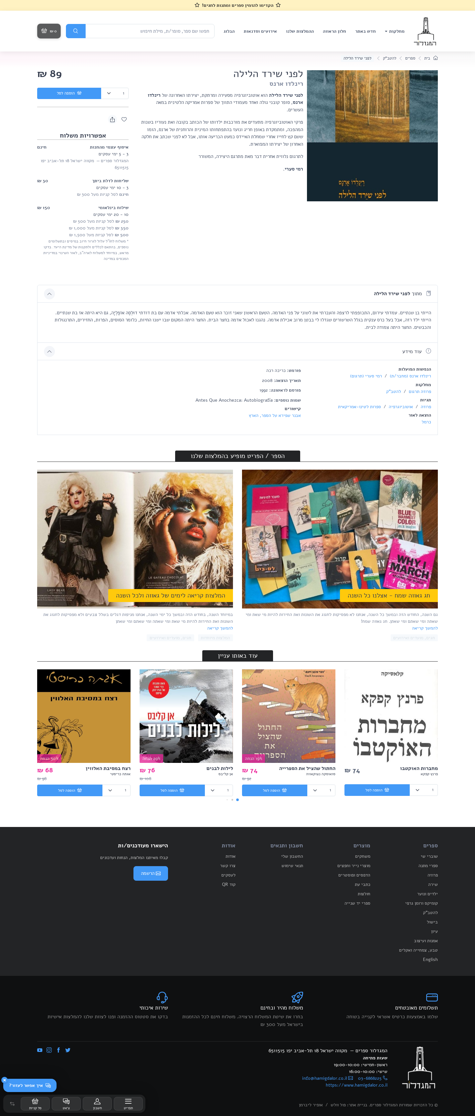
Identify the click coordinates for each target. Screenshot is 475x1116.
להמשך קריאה (425, 628)
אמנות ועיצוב (426, 941)
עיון (434, 931)
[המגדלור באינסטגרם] (49, 1050)
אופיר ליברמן (311, 1105)
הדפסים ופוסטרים (354, 875)
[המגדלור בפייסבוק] (58, 1050)
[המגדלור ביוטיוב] (39, 1050)
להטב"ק (389, 58)
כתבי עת (362, 884)
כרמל (426, 422)
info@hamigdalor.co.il (324, 1078)
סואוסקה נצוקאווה (320, 773)
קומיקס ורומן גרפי (421, 903)
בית (427, 58)
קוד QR (229, 884)
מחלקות (397, 31)
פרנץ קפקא (429, 773)
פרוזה (425, 407)
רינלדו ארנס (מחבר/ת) (409, 376)
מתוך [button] (398, 293)
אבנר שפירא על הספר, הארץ (275, 415)
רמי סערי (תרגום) (366, 376)
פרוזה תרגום (419, 391)
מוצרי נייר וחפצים (353, 866)
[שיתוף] (112, 119)
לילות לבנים (219, 768)
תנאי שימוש (292, 866)
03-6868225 (370, 1078)
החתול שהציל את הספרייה (307, 768)
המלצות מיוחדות (215, 638)
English (430, 959)
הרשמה (147, 873)
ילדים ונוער (427, 894)
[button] (12, 1103)
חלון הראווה (334, 31)
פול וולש (338, 1105)
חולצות (364, 894)
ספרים (410, 58)
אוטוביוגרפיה (400, 407)
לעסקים (228, 875)
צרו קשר (228, 866)
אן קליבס (225, 773)
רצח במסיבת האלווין (108, 768)
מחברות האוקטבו (419, 768)
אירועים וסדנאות (260, 31)
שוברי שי (429, 856)
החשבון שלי (292, 856)
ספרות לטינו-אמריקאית (359, 407)
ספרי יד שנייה (357, 903)
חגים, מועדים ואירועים (414, 638)
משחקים (362, 856)
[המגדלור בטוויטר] (67, 1050)
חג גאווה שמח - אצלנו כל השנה (389, 595)
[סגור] (4, 1080)
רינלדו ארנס (286, 83)
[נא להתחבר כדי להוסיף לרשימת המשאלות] (124, 119)
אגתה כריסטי (120, 773)
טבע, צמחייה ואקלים (418, 950)
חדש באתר (365, 31)
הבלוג (229, 31)
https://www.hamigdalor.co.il (356, 1085)
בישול (432, 922)
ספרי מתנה (428, 866)
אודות (231, 856)
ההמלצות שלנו (300, 31)
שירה (433, 884)
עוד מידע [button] (412, 351)
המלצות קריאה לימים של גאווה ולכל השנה (170, 595)
